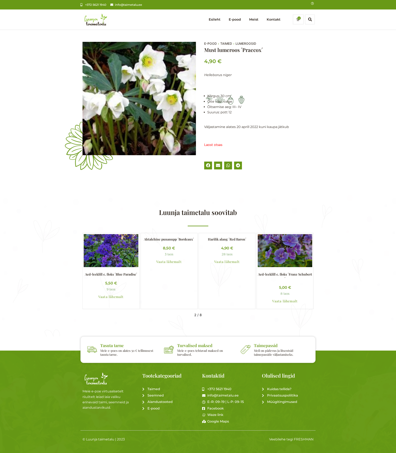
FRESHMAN (304, 439)
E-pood (235, 19)
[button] (208, 165)
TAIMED (226, 44)
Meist (253, 19)
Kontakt (273, 19)
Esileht (214, 19)
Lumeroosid (246, 44)
